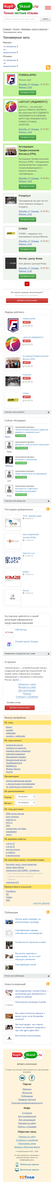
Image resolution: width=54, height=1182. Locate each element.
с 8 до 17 (10, 843)
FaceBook (11, 891)
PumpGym (25, 195)
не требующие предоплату (19, 787)
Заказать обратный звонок (27, 1147)
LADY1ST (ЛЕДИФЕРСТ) (33, 101)
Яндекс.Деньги (13, 769)
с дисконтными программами (20, 784)
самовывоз (11, 831)
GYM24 (23, 228)
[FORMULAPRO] (10, 79)
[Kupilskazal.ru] (20, 8)
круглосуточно (13, 849)
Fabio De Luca (29, 553)
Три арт (26, 591)
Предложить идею (27, 1143)
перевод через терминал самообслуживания (18, 752)
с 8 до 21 (10, 846)
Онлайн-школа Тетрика (26, 641)
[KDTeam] (27, 1177)
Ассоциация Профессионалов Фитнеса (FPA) (29, 150)
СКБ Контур (21, 629)
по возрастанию (10, 51)
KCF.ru (9, 822)
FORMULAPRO (27, 75)
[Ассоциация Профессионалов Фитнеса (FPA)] (10, 151)
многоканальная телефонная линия (25, 873)
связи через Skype (15, 867)
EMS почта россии (15, 813)
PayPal (9, 772)
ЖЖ (8, 900)
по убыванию (10, 46)
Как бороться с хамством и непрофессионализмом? (26, 490)
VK (7, 894)
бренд (9, 727)
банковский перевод (16, 757)
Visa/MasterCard (14, 763)
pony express (12, 816)
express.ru (11, 819)
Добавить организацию (27, 300)
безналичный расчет (16, 760)
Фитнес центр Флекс (31, 258)
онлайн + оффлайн (15, 736)
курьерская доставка (16, 828)
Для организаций (27, 690)
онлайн (9, 730)
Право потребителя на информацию (31, 474)
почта (9, 834)
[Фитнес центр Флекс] (10, 263)
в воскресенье (13, 855)
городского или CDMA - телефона (22, 870)
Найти (45, 19)
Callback (12, 879)
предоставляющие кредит (19, 781)
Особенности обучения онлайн (30, 942)
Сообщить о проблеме (27, 697)
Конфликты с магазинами (26, 460)
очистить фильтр (41, 903)
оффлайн (11, 733)
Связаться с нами (27, 684)
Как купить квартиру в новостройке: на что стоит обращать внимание (28, 956)
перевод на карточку (16, 748)
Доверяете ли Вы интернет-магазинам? (32, 445)
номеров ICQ (12, 882)
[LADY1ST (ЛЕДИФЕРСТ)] (10, 106)
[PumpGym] (10, 200)
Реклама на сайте (27, 687)
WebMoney (11, 766)
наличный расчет (14, 745)
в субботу (10, 852)
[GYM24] (10, 233)
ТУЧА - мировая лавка (32, 516)
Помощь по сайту (27, 1136)
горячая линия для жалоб (20, 876)
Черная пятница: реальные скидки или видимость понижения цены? (31, 431)
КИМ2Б (26, 572)
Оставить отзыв (27, 92)
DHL (8, 825)
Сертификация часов (25, 964)
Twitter (9, 897)
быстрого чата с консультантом (21, 864)
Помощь (27, 693)
